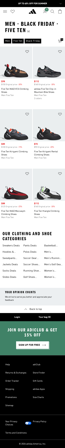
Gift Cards (38, 381)
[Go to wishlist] (12, 11)
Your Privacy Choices (11, 423)
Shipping (9, 389)
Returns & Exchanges (15, 373)
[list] (27, 41)
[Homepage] (32, 13)
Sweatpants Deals (9, 258)
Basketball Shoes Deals (51, 246)
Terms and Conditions (16, 433)
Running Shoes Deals (31, 271)
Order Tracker (12, 381)
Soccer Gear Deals (30, 258)
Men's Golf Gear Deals (53, 264)
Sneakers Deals (11, 245)
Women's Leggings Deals (52, 271)
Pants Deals (30, 245)
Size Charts (38, 397)
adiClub (36, 365)
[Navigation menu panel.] (5, 11)
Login (17, 317)
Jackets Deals (10, 264)
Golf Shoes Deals (29, 277)
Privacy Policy (39, 421)
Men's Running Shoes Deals (52, 258)
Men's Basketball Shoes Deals (51, 252)
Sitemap (9, 405)
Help (7, 365)
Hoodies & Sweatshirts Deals (9, 252)
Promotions (11, 397)
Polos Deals (29, 252)
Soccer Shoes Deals (30, 264)
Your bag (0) (45, 317)
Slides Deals (9, 277)
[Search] (52, 11)
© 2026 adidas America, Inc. (32, 444)
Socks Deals (9, 271)
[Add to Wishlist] (27, 52)
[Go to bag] (60, 11)
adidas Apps (39, 389)
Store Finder (39, 373)
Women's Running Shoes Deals (52, 277)
